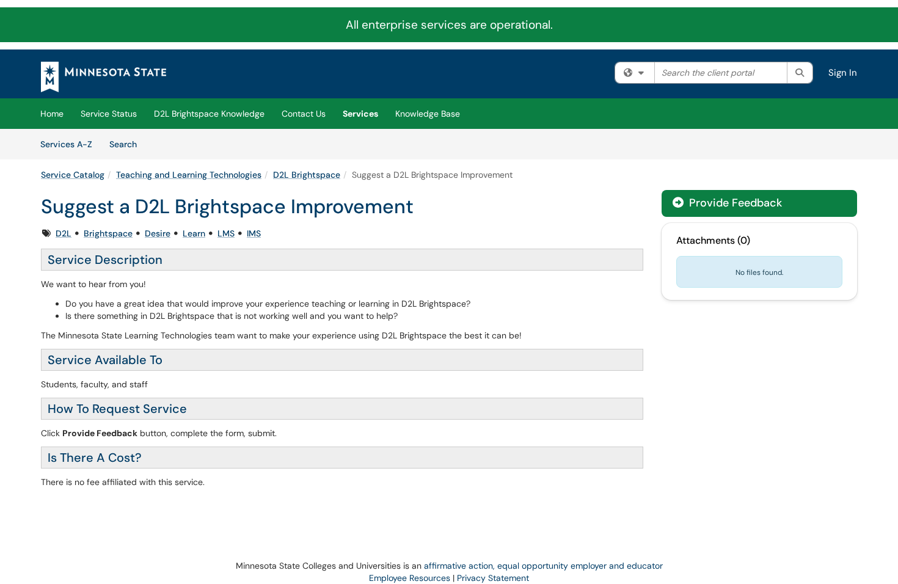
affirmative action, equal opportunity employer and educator (543, 565)
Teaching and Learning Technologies (188, 174)
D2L (63, 233)
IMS (254, 233)
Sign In (842, 73)
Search (127, 144)
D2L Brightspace (306, 174)
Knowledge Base (427, 113)
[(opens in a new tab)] (103, 77)
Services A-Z (66, 144)
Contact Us (304, 113)
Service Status (109, 113)
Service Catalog (72, 174)
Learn (194, 233)
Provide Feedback (734, 202)
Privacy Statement (493, 577)
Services (360, 113)
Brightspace (108, 233)
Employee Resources (409, 577)
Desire (157, 233)
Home (52, 113)
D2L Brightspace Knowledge (209, 113)
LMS (226, 233)
